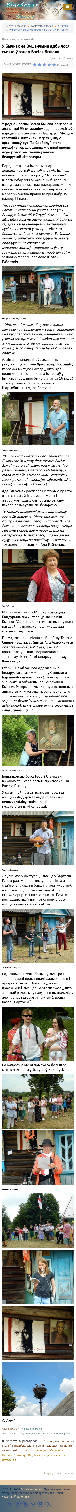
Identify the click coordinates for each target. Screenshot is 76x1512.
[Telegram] (10, 1503)
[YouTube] (40, 1503)
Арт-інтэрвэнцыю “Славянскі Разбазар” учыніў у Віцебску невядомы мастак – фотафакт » (34, 1455)
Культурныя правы (31, 1429)
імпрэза (45, 1433)
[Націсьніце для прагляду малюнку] (37, 96)
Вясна (25, 16)
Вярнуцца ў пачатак (59, 1473)
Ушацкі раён (32, 1433)
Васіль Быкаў (16, 1433)
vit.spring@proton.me (15, 1496)
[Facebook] (17, 1503)
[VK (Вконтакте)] (33, 1503)
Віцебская (22, 4)
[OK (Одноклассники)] (48, 1503)
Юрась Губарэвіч (60, 1433)
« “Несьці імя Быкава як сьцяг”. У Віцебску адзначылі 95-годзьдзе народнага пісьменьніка (38, 1446)
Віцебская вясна (31, 1489)
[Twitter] (25, 1503)
